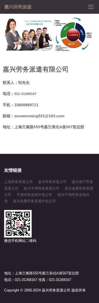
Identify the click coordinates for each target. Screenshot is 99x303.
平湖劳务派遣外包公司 (34, 195)
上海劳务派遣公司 (18, 182)
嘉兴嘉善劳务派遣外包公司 (34, 201)
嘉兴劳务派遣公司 (52, 182)
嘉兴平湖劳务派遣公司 (41, 188)
